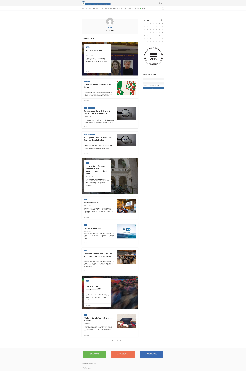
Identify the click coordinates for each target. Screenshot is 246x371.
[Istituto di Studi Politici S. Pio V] (96, 3)
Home (83, 8)
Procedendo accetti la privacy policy (152, 85)
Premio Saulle (108, 8)
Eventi (88, 47)
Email (144, 81)
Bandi (85, 134)
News (102, 8)
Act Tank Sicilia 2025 (92, 203)
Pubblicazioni (95, 8)
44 (117, 340)
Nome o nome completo (148, 76)
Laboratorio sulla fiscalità (119, 8)
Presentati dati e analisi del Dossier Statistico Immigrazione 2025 (96, 286)
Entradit (137, 8)
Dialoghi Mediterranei (92, 228)
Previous (99, 340)
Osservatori (129, 8)
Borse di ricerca (91, 134)
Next (121, 340)
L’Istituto (88, 8)
